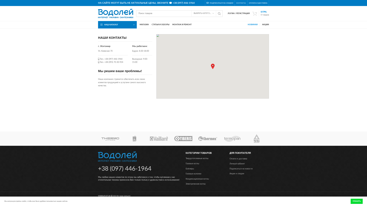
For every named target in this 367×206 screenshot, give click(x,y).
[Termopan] (232, 138)
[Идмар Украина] (134, 138)
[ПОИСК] (219, 13)
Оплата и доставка (238, 159)
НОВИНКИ (253, 25)
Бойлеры (190, 169)
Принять (357, 201)
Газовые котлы (192, 164)
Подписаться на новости (241, 169)
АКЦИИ (265, 25)
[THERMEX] (208, 138)
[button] (213, 66)
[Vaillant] (159, 138)
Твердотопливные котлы (197, 159)
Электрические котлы (196, 184)
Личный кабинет (237, 164)
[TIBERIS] (183, 138)
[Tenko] (256, 138)
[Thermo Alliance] (110, 138)
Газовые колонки (193, 174)
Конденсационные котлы (197, 179)
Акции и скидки (237, 174)
